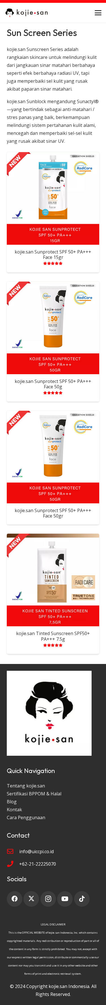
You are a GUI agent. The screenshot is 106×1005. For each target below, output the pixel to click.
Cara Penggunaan (26, 817)
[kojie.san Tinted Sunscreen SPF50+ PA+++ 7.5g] (53, 580)
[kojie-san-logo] (27, 12)
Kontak (14, 809)
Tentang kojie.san (26, 786)
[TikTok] (82, 899)
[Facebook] (14, 899)
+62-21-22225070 (37, 864)
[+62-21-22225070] (13, 864)
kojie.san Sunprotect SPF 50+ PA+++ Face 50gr (53, 513)
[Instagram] (48, 899)
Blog (12, 802)
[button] (98, 12)
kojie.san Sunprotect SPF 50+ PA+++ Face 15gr (53, 254)
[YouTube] (65, 899)
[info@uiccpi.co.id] (13, 851)
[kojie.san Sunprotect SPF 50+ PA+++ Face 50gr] (53, 457)
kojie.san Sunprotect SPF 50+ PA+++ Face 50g (53, 384)
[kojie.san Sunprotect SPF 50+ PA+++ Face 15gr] (53, 198)
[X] (31, 899)
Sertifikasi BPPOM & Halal (34, 794)
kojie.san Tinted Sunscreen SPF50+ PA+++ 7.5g (53, 636)
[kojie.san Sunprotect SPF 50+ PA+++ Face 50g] (53, 328)
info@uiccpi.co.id (36, 851)
